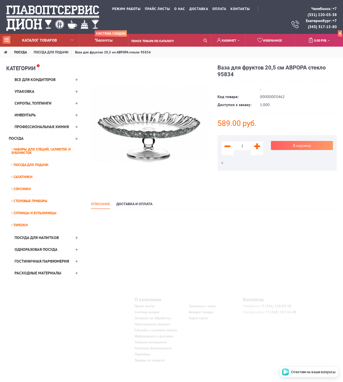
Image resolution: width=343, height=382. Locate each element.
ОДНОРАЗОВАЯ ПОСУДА (36, 249)
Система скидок (147, 312)
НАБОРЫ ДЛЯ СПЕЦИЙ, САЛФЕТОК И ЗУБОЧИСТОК (41, 151)
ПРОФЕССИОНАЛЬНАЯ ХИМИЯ (42, 126)
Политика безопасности (153, 348)
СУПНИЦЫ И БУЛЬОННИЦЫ (34, 213)
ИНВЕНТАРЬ (25, 114)
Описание (100, 204)
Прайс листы (144, 306)
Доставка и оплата (134, 204)
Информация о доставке (154, 336)
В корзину (302, 145)
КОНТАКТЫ (240, 9)
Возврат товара (201, 312)
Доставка (198, 9)
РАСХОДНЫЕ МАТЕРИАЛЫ (38, 272)
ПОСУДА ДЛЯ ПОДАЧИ (30, 165)
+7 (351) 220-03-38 (275, 306)
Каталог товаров (30, 40)
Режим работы (126, 9)
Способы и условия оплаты (156, 330)
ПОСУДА (16, 138)
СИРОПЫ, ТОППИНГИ (33, 103)
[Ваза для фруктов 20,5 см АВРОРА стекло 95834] (150, 123)
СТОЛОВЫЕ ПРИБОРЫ (30, 201)
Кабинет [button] (229, 40)
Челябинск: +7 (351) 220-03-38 (322, 11)
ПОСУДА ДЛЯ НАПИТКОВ (37, 237)
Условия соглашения (151, 342)
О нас (179, 9)
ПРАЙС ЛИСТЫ (157, 9)
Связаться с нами (202, 306)
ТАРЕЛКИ (20, 225)
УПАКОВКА (24, 91)
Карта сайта (198, 318)
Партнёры (142, 354)
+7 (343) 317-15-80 (280, 312)
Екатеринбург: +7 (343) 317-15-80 (321, 23)
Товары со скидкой (150, 360)
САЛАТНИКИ (22, 177)
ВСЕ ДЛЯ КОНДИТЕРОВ (35, 79)
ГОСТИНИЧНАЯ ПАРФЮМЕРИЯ (42, 261)
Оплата (219, 9)
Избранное (272, 40)
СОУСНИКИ (22, 189)
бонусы (111, 38)
